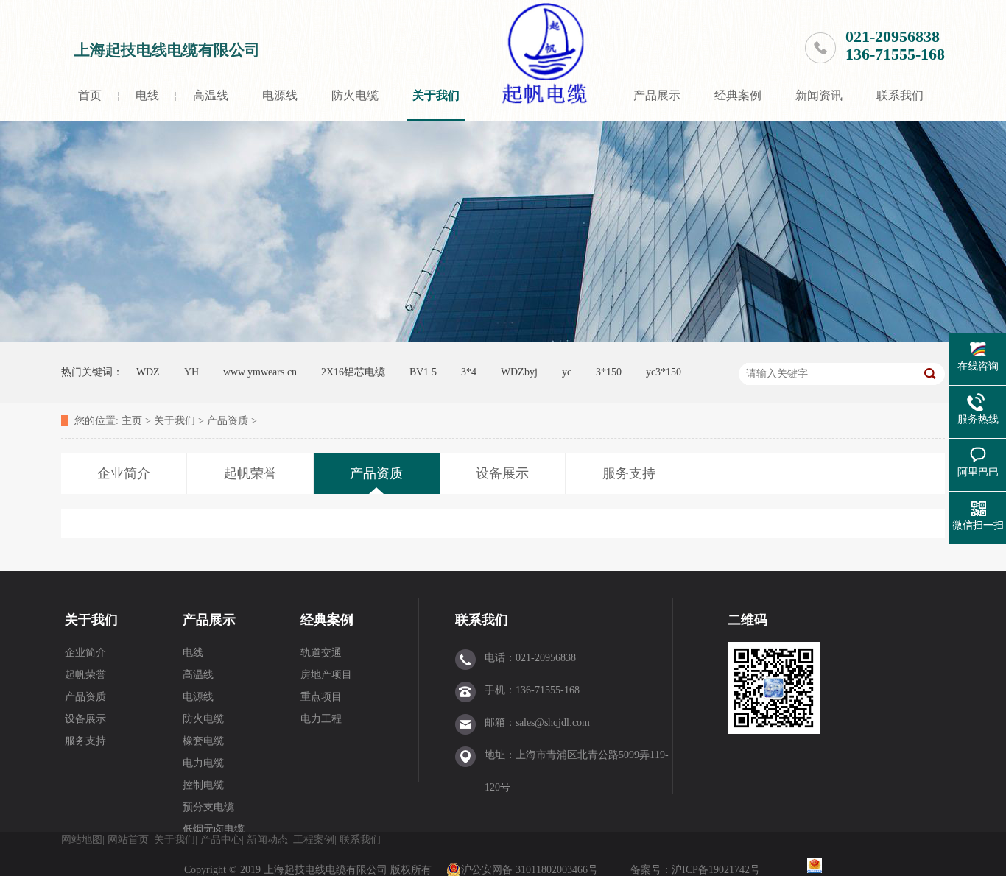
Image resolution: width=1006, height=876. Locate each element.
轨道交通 (321, 652)
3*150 (609, 372)
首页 (90, 95)
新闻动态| (268, 839)
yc (566, 372)
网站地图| (83, 839)
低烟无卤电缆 (214, 829)
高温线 (210, 95)
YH (191, 372)
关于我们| (175, 839)
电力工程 (321, 718)
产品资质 (227, 420)
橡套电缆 (203, 740)
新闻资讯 (819, 95)
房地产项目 (326, 674)
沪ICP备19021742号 (717, 869)
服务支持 (85, 740)
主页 (132, 420)
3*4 (468, 372)
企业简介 (85, 652)
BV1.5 (423, 372)
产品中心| (222, 839)
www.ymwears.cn (260, 372)
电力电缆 (203, 763)
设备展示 (85, 718)
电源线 (280, 95)
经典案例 (737, 95)
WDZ (148, 372)
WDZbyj (519, 372)
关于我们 (436, 95)
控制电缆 (203, 785)
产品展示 (656, 95)
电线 (147, 95)
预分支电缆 (208, 807)
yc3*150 (663, 372)
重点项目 (321, 696)
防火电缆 (355, 95)
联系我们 (900, 95)
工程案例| (315, 839)
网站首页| (129, 839)
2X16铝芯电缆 (353, 372)
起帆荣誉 (85, 674)
